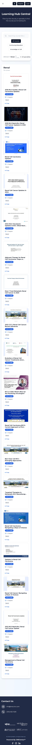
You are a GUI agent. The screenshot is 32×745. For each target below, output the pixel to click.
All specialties (26, 57)
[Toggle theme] (14, 3)
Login (28, 3)
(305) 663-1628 (11, 712)
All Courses (16, 41)
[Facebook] (13, 743)
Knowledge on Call (16, 49)
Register (20, 3)
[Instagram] (16, 743)
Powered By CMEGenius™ (16, 740)
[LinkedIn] (19, 743)
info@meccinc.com (12, 706)
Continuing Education (16, 45)
